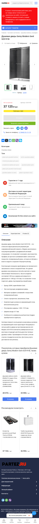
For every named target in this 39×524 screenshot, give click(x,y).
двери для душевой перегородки (11, 168)
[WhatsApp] (13, 140)
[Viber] (17, 140)
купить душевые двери (27, 157)
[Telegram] (10, 140)
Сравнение (35, 43)
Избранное (23, 43)
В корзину (19, 118)
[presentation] (4, 64)
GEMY (25, 92)
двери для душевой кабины (10, 157)
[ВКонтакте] (3, 140)
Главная (4, 32)
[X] (6, 140)
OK (29, 515)
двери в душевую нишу (25, 172)
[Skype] (20, 140)
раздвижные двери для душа (10, 165)
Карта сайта (26, 478)
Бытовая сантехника (14, 32)
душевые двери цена (28, 165)
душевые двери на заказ (9, 172)
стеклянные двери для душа (10, 161)
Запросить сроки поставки (19, 123)
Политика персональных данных (11, 478)
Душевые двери (6, 150)
